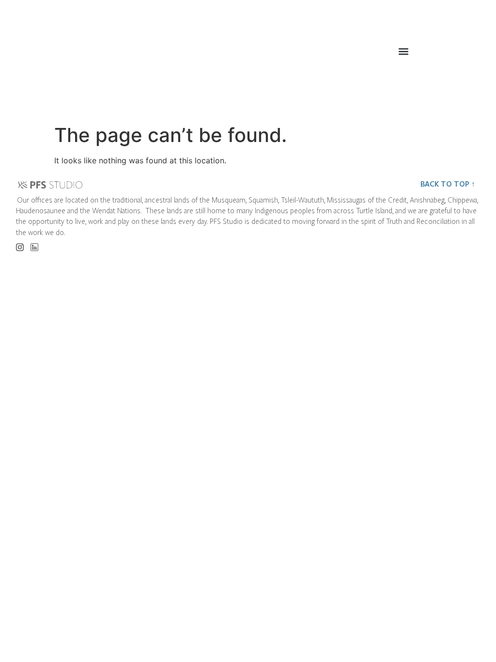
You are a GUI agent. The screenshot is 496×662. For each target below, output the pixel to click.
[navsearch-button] (471, 53)
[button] (403, 51)
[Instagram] (19, 244)
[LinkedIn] (34, 244)
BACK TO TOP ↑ (447, 184)
